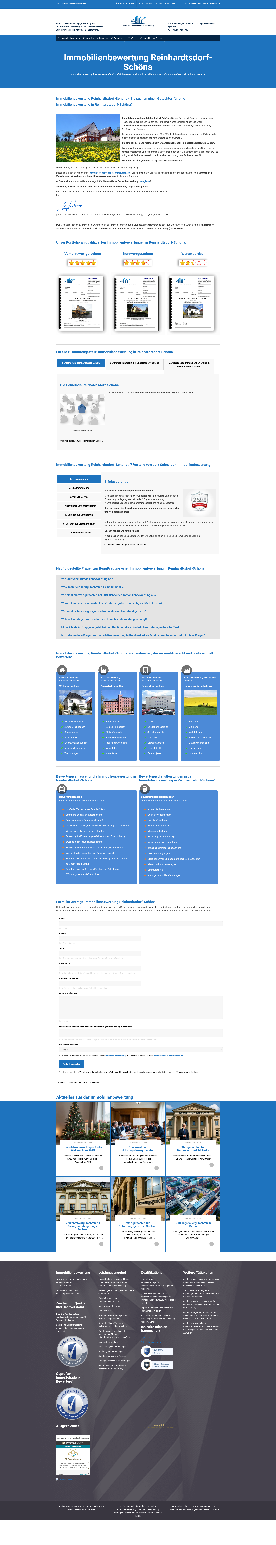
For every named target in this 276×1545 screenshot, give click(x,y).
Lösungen (103, 38)
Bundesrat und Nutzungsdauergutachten (138, 1148)
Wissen (134, 38)
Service (159, 38)
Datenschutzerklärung (151, 1342)
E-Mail (62, 933)
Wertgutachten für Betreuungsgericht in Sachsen (138, 1224)
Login (138, 1516)
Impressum (146, 1337)
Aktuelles (90, 38)
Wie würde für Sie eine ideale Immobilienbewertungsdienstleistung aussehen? (95, 1026)
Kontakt (146, 38)
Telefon (62, 948)
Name (62, 918)
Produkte (118, 38)
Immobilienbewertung (70, 38)
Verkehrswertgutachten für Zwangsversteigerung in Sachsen (83, 1226)
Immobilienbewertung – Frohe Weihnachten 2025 (83, 1148)
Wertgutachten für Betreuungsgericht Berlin (193, 1148)
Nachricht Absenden (71, 1064)
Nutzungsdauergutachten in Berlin (193, 1224)
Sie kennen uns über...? (69, 1045)
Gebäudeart (64, 963)
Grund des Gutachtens (69, 978)
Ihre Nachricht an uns (68, 993)
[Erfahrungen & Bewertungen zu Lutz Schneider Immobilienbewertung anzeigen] (73, 1455)
